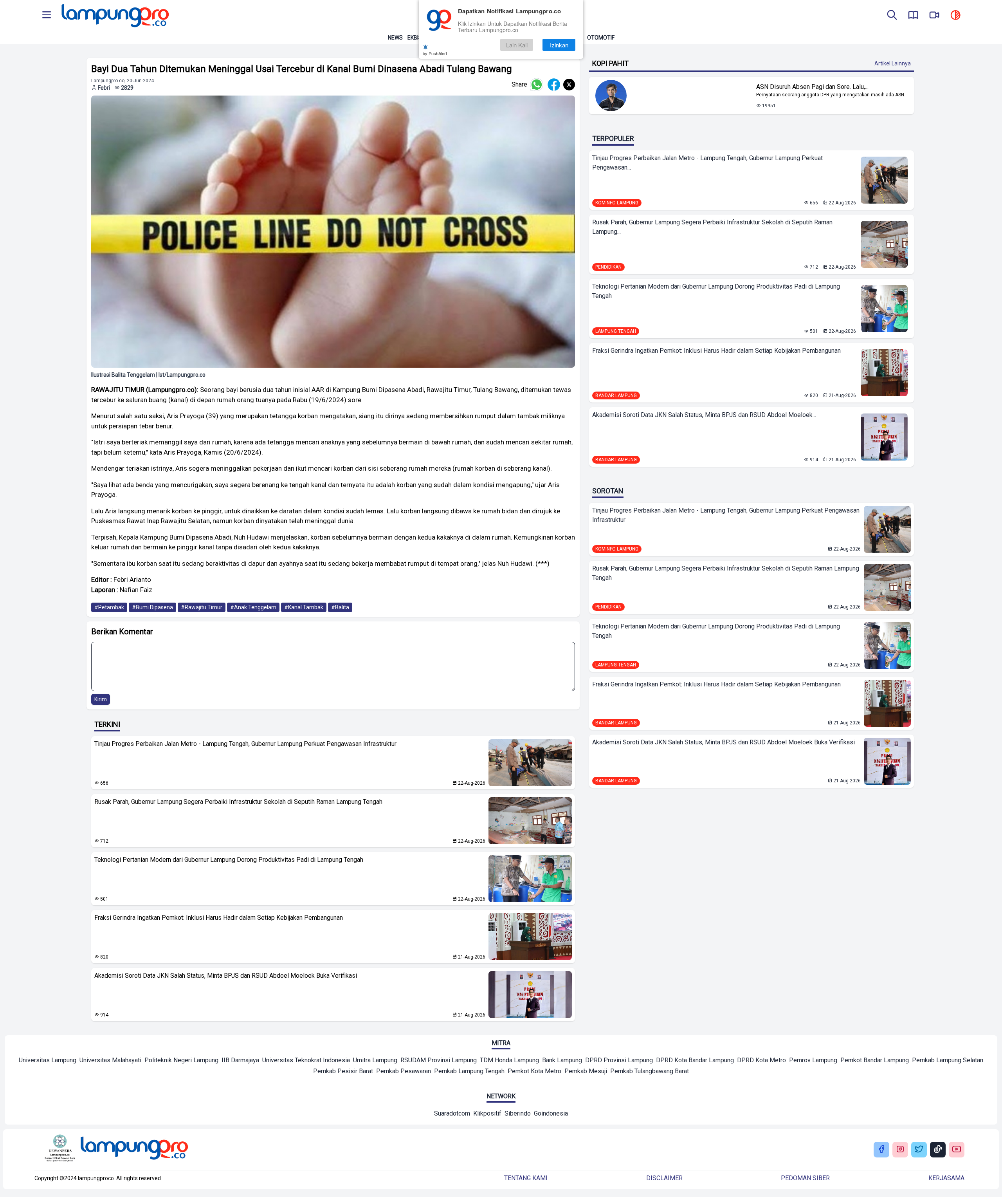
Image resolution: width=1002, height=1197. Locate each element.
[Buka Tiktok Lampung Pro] (938, 1149)
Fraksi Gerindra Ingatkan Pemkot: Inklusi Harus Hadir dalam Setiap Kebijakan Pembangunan (218, 917)
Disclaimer (664, 1178)
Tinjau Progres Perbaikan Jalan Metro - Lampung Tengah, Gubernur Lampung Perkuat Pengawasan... (707, 162)
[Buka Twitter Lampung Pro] (919, 1149)
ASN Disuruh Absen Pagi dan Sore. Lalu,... (812, 86)
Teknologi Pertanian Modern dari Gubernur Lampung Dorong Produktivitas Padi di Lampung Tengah (228, 859)
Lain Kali (517, 45)
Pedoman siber (805, 1178)
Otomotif (601, 37)
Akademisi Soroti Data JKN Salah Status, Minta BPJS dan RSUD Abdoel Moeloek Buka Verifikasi (225, 975)
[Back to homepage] (114, 15)
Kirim (100, 699)
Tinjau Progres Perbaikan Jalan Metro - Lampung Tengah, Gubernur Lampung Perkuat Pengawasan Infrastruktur (245, 743)
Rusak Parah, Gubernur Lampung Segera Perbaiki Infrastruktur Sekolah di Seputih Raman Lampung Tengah (238, 801)
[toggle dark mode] (955, 15)
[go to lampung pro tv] (934, 15)
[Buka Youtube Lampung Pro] (956, 1149)
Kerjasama (946, 1178)
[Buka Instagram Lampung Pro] (900, 1149)
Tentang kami (526, 1178)
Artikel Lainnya (892, 63)
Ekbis (414, 37)
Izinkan (559, 45)
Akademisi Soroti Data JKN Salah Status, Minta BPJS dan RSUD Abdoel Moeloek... (704, 415)
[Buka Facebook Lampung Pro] (881, 1149)
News (395, 37)
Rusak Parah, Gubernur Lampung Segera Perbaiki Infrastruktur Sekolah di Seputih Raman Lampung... (712, 226)
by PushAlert (435, 53)
